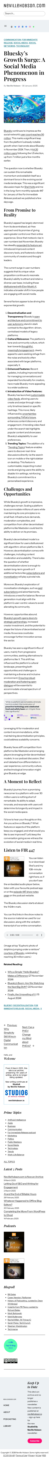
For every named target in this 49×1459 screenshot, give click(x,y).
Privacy (31, 1455)
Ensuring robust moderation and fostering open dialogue (20, 682)
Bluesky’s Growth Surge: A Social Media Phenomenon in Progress (24, 66)
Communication (12, 39)
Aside (10, 1123)
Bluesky (8, 130)
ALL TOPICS (9, 1161)
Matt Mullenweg (15, 1316)
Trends (11, 1151)
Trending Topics (16, 447)
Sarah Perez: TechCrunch (19, 1323)
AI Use (38, 1455)
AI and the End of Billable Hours (20, 1194)
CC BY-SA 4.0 (9, 1455)
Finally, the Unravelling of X (22, 994)
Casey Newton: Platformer (19, 1297)
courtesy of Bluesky (14, 953)
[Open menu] (5, 26)
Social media (32, 1008)
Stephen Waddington (17, 1326)
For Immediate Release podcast (22, 1132)
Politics (11, 1139)
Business (12, 1126)
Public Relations (15, 1142)
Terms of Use (21, 1455)
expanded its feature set (29, 245)
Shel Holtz (29, 187)
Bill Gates (12, 1294)
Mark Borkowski (15, 1313)
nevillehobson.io (34, 1414)
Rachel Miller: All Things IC (19, 1320)
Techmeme (13, 1329)
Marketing (12, 1135)
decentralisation (23, 1005)
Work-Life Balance (16, 1154)
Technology (23, 46)
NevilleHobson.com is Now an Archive (23, 1176)
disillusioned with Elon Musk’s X (20, 286)
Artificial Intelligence (17, 1120)
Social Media (21, 43)
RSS (44, 1455)
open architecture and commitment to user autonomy (25, 320)
